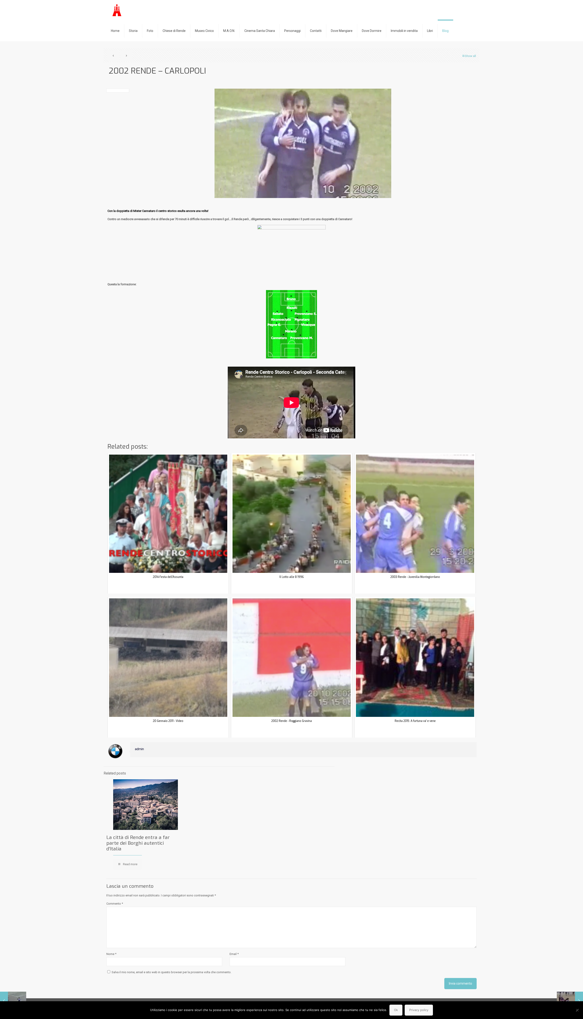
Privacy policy (418, 1010)
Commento (114, 903)
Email (234, 954)
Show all (470, 56)
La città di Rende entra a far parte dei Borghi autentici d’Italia (138, 843)
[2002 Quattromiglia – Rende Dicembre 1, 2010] (570, 1001)
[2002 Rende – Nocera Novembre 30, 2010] (13, 1001)
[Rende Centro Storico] (117, 10)
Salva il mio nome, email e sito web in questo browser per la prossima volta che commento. (171, 972)
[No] (577, 1010)
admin (139, 749)
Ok (396, 1010)
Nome (111, 954)
